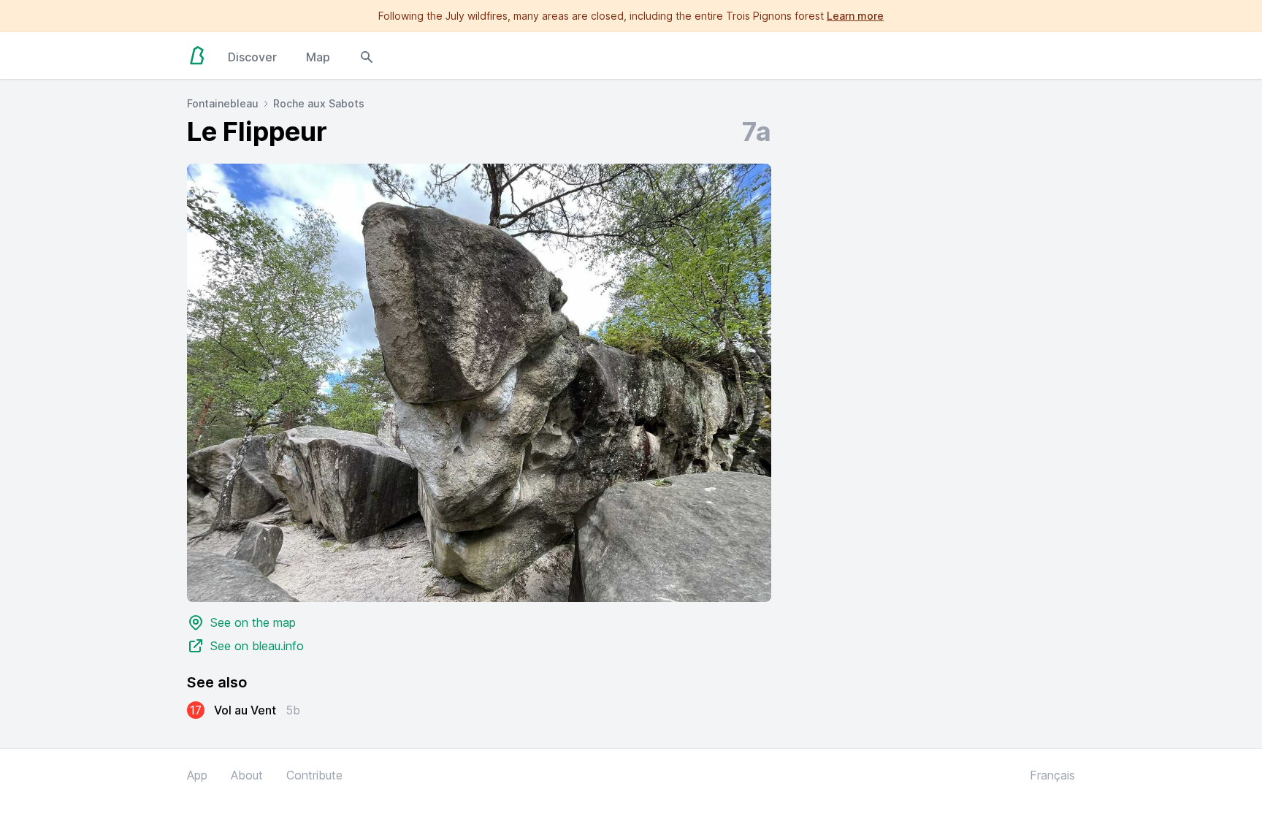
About (247, 775)
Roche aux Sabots (318, 103)
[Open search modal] (366, 55)
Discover (252, 57)
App (197, 775)
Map (318, 57)
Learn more (855, 15)
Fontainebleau (223, 103)
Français (1052, 775)
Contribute (314, 775)
